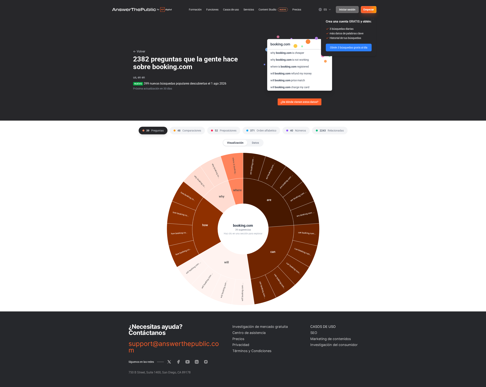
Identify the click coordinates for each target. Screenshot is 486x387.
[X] (169, 362)
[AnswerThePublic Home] (142, 9)
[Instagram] (206, 362)
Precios (296, 9)
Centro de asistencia (249, 333)
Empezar (368, 9)
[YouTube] (187, 362)
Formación (195, 9)
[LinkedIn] (196, 362)
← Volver (139, 51)
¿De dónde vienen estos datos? (299, 101)
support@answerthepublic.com (174, 346)
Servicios (248, 9)
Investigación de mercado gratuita (260, 327)
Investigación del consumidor (334, 345)
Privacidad (240, 345)
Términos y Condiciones (251, 351)
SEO (313, 333)
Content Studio (267, 9)
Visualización (235, 142)
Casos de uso (231, 9)
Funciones (212, 9)
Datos (255, 142)
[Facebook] (178, 362)
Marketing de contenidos (330, 339)
